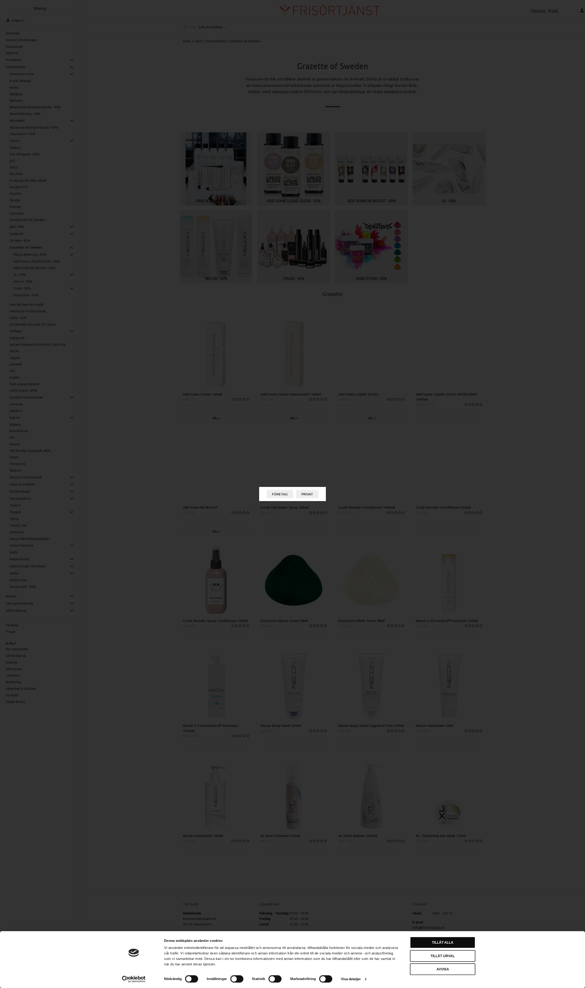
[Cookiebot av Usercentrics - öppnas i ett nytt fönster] (134, 979)
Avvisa (442, 969)
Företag (280, 494)
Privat (307, 494)
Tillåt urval (443, 956)
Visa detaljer (351, 979)
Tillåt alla (442, 942)
